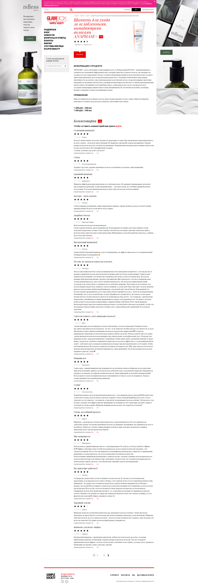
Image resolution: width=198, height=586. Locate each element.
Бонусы (48, 40)
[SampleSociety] (56, 20)
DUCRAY (87, 15)
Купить (79, 54)
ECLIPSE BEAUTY (52, 49)
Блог (47, 32)
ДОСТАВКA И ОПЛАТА (145, 575)
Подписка (50, 29)
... (100, 555)
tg (66, 581)
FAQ (133, 575)
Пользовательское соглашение (125, 581)
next (107, 555)
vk (62, 581)
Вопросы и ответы (55, 38)
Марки (48, 43)
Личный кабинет (148, 9)
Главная (76, 15)
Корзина (127, 9)
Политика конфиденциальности (144, 581)
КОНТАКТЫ (125, 575)
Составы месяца (54, 46)
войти (118, 126)
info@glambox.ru (68, 574)
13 (104, 555)
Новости (49, 35)
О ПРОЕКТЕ (114, 575)
